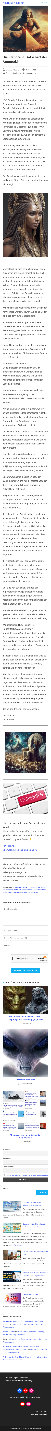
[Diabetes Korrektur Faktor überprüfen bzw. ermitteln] (12, 1206)
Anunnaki (33, 887)
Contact (36, 1411)
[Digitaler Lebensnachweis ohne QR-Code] (12, 1255)
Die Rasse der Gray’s (25, 1080)
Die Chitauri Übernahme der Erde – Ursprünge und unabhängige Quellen (25, 1018)
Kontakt (44, 1411)
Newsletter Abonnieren (39, 1414)
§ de (10, 1378)
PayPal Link (8, 846)
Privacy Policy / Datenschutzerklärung (18, 1381)
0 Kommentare (29, 73)
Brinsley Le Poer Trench (23, 890)
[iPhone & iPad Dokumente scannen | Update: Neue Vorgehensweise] (12, 1276)
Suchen (5, 1188)
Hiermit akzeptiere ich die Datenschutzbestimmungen (27, 1175)
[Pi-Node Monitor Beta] (12, 1298)
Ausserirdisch (11, 73)
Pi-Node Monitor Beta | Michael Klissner (17, 1357)
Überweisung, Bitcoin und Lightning (20, 850)
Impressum (24, 1378)
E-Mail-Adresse (9, 1167)
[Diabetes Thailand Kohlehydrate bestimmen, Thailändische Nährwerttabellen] (12, 1228)
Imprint (15, 1378)
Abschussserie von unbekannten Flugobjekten (25, 1136)
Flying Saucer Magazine (12, 892)
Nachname (7, 1158)
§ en (6, 1378)
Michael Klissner (13, 2)
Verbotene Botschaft (30, 892)
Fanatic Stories (40, 890)
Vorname (6, 1150)
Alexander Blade (22, 887)
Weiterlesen (18, 1245)
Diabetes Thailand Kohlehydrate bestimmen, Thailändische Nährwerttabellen (34, 1227)
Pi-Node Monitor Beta (30, 1294)
